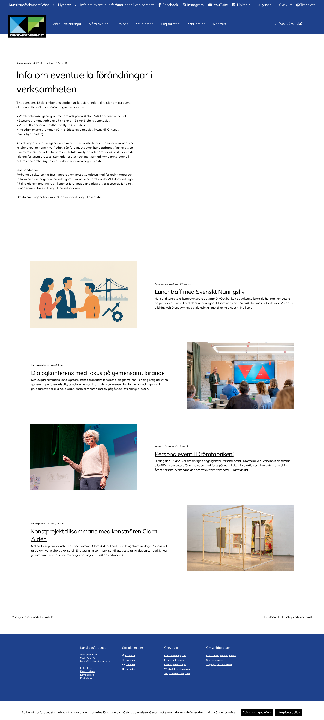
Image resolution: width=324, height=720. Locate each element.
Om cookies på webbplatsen (221, 655)
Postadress (86, 678)
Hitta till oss (86, 668)
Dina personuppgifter (175, 655)
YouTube (220, 4)
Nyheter (64, 4)
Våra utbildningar (67, 24)
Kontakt (219, 24)
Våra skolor (98, 24)
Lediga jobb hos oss (174, 659)
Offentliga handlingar (175, 664)
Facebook (169, 4)
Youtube (130, 664)
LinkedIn (243, 4)
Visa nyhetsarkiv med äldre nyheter (33, 617)
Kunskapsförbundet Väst (29, 4)
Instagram (195, 4)
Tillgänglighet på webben (219, 664)
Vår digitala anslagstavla (177, 669)
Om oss (122, 24)
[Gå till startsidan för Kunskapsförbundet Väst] (27, 26)
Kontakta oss (87, 674)
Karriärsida (197, 24)
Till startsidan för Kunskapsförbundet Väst (286, 617)
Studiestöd (145, 24)
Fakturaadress (87, 671)
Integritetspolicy (288, 712)
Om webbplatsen (215, 659)
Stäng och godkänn (257, 712)
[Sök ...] (274, 23)
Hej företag (170, 24)
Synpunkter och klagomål (177, 673)
